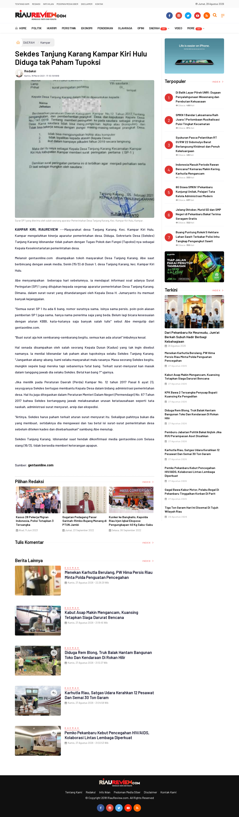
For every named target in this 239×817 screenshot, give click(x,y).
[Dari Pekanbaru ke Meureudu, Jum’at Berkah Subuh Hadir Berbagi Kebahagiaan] (194, 311)
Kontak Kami (168, 792)
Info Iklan (48, 4)
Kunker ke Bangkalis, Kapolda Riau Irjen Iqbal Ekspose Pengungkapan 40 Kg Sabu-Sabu (131, 521)
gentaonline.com (40, 465)
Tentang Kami (22, 4)
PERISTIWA (69, 28)
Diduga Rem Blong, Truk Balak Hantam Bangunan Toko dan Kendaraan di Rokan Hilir (108, 655)
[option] (38, 510)
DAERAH (157, 28)
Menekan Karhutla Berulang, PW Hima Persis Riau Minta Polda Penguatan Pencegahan (109, 574)
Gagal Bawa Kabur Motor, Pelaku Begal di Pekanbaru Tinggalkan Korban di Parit (192, 491)
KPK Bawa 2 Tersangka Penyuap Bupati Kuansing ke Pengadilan (191, 394)
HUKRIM (52, 28)
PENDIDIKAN (105, 28)
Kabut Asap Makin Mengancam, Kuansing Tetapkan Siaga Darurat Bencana (101, 615)
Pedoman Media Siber (67, 4)
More (193, 28)
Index (146, 482)
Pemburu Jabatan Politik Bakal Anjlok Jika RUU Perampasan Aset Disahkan (193, 434)
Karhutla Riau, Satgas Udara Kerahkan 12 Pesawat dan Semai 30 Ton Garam (192, 452)
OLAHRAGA (125, 28)
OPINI (140, 28)
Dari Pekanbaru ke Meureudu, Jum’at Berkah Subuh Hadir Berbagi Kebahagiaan (192, 336)
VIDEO (178, 28)
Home (22, 28)
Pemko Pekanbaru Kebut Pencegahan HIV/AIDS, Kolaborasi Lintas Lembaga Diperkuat (107, 735)
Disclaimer (86, 4)
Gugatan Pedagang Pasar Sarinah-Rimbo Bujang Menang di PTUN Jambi (84, 521)
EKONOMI (86, 28)
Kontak (99, 4)
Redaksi (36, 4)
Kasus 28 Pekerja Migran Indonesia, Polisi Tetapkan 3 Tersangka (35, 521)
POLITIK (37, 28)
